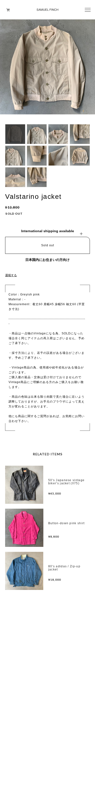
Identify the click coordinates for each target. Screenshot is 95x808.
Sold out (47, 245)
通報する (11, 275)
